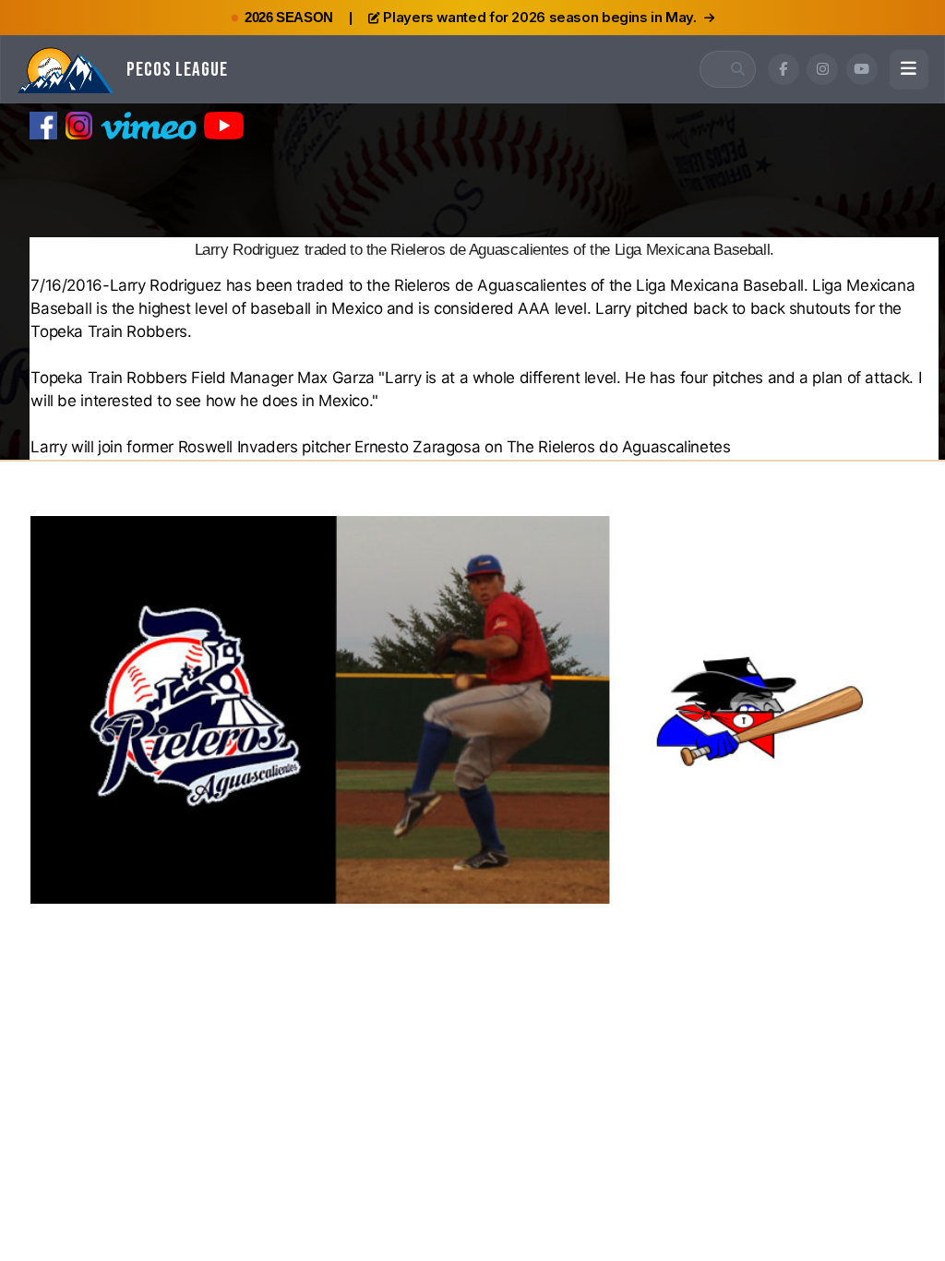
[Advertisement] (472, 188)
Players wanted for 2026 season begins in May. (539, 17)
